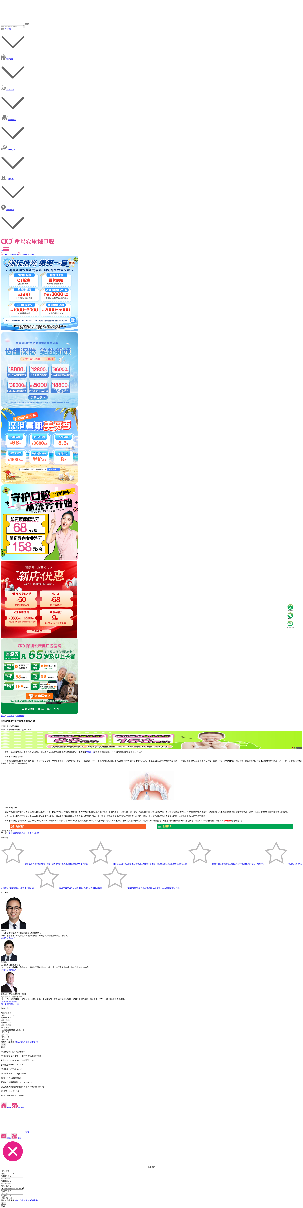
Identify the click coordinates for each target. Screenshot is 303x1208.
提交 (3, 1045)
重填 (3, 1047)
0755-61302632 (28, 255)
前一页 (4, 1004)
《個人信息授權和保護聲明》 (26, 1042)
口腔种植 (10, 716)
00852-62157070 (11, 255)
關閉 (27, 24)
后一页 (16, 1004)
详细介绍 (5, 938)
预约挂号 (13, 938)
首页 (3, 716)
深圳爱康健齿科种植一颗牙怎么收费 (24, 833)
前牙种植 (20, 716)
